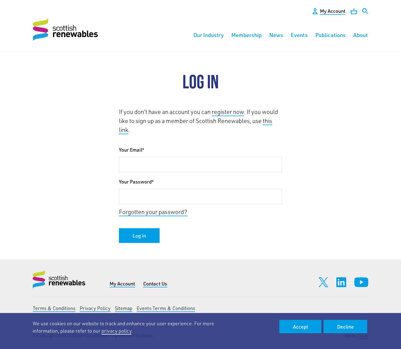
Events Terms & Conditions (166, 308)
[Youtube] (361, 282)
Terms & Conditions (54, 308)
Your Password (136, 181)
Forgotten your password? (153, 212)
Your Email (131, 149)
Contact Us (155, 283)
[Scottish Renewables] (66, 29)
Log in (139, 235)
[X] (323, 282)
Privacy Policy (95, 308)
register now (228, 112)
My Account (122, 283)
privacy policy (116, 330)
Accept (300, 326)
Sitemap (123, 308)
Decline (345, 326)
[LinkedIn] (341, 282)
